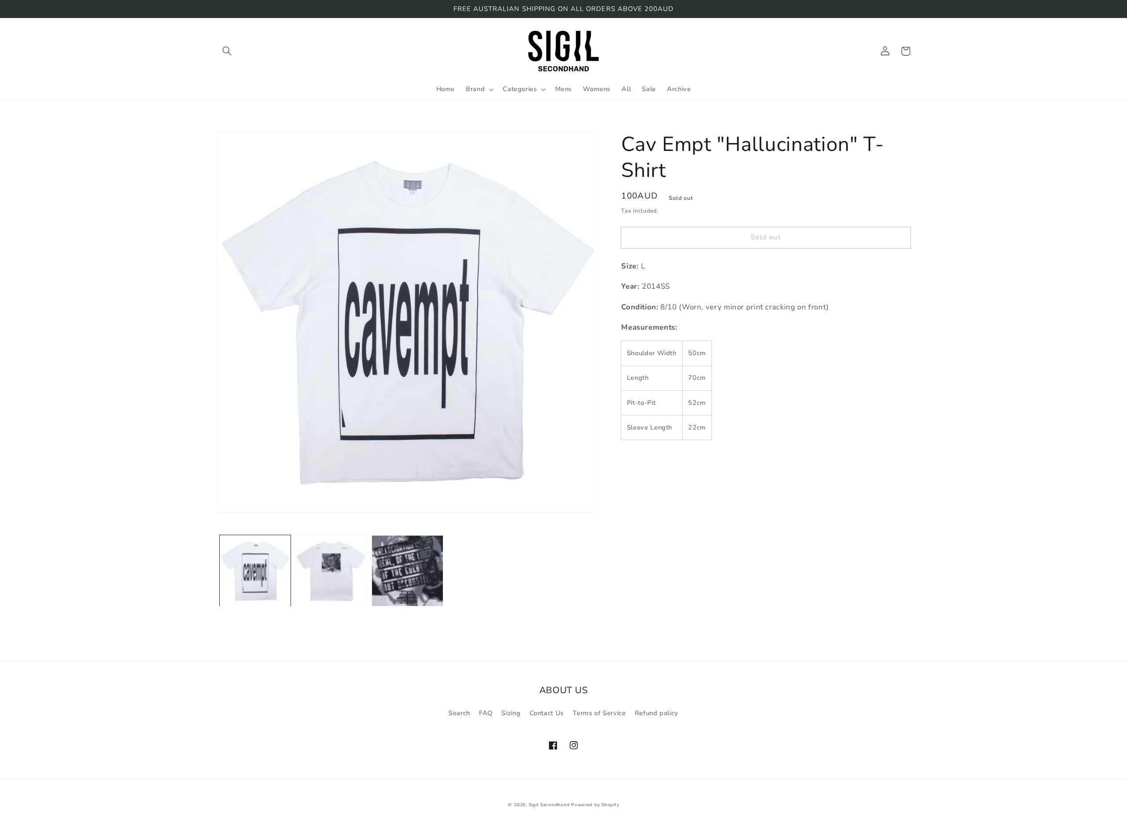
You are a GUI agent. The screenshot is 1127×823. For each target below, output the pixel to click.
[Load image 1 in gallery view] (255, 571)
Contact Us (547, 713)
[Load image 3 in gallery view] (407, 571)
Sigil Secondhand (549, 804)
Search (459, 713)
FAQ (486, 713)
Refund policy (656, 713)
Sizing (510, 713)
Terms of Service (599, 713)
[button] (227, 51)
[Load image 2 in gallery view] (331, 571)
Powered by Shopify (595, 804)
